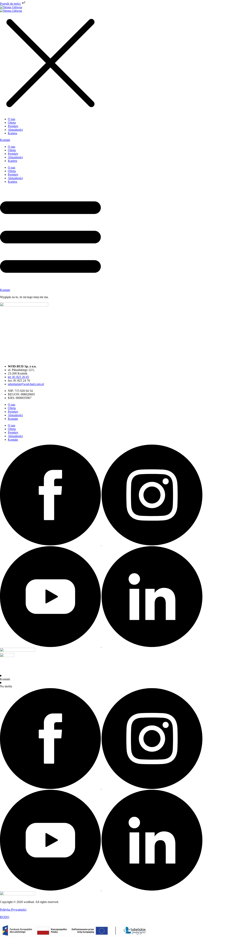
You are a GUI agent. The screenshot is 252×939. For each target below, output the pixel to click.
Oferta (12, 150)
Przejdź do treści (10, 3)
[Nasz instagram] (152, 544)
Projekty (13, 153)
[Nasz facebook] (51, 544)
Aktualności (15, 157)
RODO (4, 917)
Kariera (12, 160)
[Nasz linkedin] (152, 646)
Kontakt (13, 418)
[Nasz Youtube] (51, 646)
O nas (11, 146)
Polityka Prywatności (13, 909)
